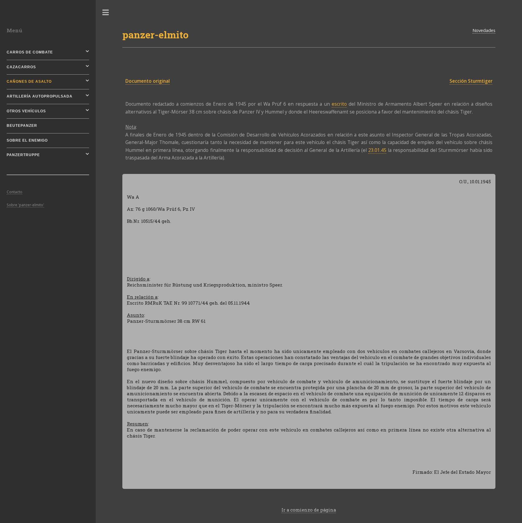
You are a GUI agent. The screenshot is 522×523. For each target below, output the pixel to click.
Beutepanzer (22, 126)
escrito (339, 104)
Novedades (483, 30)
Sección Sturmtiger (471, 81)
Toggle (106, 12)
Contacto (14, 191)
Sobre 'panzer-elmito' (25, 204)
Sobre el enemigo (27, 140)
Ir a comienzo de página (309, 510)
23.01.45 (377, 150)
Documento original (147, 81)
